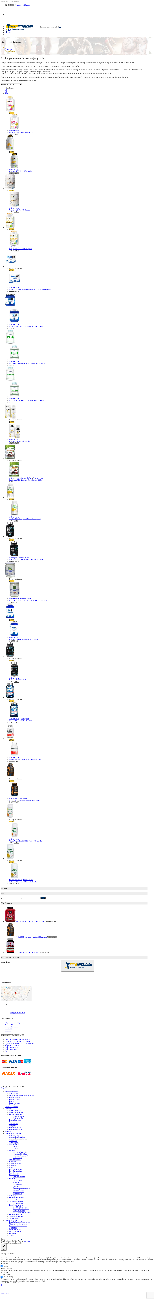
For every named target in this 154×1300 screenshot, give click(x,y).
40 (6, 92)
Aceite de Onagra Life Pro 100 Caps (21, 132)
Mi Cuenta (26, 5)
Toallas (11, 1235)
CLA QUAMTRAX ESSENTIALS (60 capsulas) (26, 841)
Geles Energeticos (15, 1110)
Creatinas (12, 1150)
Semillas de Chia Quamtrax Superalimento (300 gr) (26, 480)
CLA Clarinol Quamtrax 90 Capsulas (21, 720)
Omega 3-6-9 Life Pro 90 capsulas (20, 171)
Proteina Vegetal (18, 1190)
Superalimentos (38, 478)
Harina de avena (14, 1097)
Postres (11, 1101)
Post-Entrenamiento (15, 1173)
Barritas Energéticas (15, 1114)
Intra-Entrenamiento (15, 1171)
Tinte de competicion (16, 1216)
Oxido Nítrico (13, 1167)
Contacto (18, 5)
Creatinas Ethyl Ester (20, 1154)
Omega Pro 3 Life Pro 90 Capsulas (20, 249)
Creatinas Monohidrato (21, 1156)
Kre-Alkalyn (17, 1158)
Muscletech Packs (19, 1211)
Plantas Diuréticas (15, 1127)
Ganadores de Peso (15, 1163)
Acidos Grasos (14, 130)
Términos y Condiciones (13, 1045)
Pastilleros (12, 1233)
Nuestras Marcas (10, 1025)
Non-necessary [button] (6, 1274)
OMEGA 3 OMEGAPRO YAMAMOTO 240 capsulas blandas (30, 289)
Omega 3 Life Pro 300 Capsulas (19, 210)
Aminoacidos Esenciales (17, 1137)
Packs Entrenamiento (16, 1205)
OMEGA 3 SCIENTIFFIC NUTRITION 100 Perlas (26, 400)
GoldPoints (8, 1029)
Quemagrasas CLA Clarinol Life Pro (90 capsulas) (26, 559)
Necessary (6, 1266)
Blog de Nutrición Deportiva (14, 1023)
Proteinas (12, 1178)
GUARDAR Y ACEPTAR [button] (10, 1283)
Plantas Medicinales (15, 1129)
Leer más (27, 1241)
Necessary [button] (4, 1263)
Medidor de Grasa (15, 1229)
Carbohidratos (14, 1144)
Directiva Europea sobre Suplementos (17, 1039)
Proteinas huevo (18, 1192)
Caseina (16, 1182)
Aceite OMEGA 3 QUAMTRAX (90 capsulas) (25, 519)
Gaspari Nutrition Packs (21, 1209)
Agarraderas (13, 1228)
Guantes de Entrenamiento (18, 1226)
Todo (6, 93)
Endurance (8, 1109)
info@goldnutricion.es (17, 1013)
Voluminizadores (14, 1218)
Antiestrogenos (14, 1143)
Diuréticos (12, 1161)
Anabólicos (13, 798)
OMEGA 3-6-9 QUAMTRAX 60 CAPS (23, 882)
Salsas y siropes (14, 1103)
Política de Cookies (11, 1049)
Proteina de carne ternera (21, 1188)
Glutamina (12, 1165)
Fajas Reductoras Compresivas (19, 1222)
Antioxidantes (18, 1203)
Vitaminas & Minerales (16, 1201)
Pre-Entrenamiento (15, 1169)
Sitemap (7, 1051)
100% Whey (17, 1180)
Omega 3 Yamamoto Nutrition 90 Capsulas (23, 639)
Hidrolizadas (17, 1184)
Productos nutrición (15, 880)
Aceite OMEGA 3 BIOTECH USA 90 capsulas (25, 759)
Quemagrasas (13, 558)
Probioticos (8, 1131)
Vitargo (15, 1148)
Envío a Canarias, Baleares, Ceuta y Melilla (19, 1043)
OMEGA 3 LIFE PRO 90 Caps (19, 680)
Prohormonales (14, 1175)
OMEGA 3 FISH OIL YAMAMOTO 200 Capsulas (26, 326)
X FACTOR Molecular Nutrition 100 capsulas (24, 800)
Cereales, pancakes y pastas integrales (21, 1095)
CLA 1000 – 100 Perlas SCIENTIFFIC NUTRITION (27, 363)
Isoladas (16, 1186)
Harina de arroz (14, 1099)
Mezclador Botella (15, 1231)
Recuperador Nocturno (16, 1197)
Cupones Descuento (11, 1027)
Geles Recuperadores (16, 1112)
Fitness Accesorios (11, 1220)
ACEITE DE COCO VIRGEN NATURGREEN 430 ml (28, 600)
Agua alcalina (13, 1093)
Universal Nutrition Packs (21, 1212)
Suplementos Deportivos (13, 1133)
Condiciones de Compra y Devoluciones (18, 1041)
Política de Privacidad (12, 1047)
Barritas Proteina (18, 1116)
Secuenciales (17, 1194)
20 (6, 90)
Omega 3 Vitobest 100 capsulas (19, 441)
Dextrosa (16, 1146)
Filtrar (43, 898)
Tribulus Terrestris (19, 1177)
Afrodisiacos (13, 1124)
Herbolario (8, 1122)
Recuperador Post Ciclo (17, 1214)
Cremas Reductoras (11, 1107)
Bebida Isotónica (19, 1118)
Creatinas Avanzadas (20, 1152)
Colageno (12, 1126)
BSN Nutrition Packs (20, 1207)
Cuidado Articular (15, 1160)
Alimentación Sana (26, 478)
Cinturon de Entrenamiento (18, 1224)
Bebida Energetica (15, 1120)
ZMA (15, 1199)
